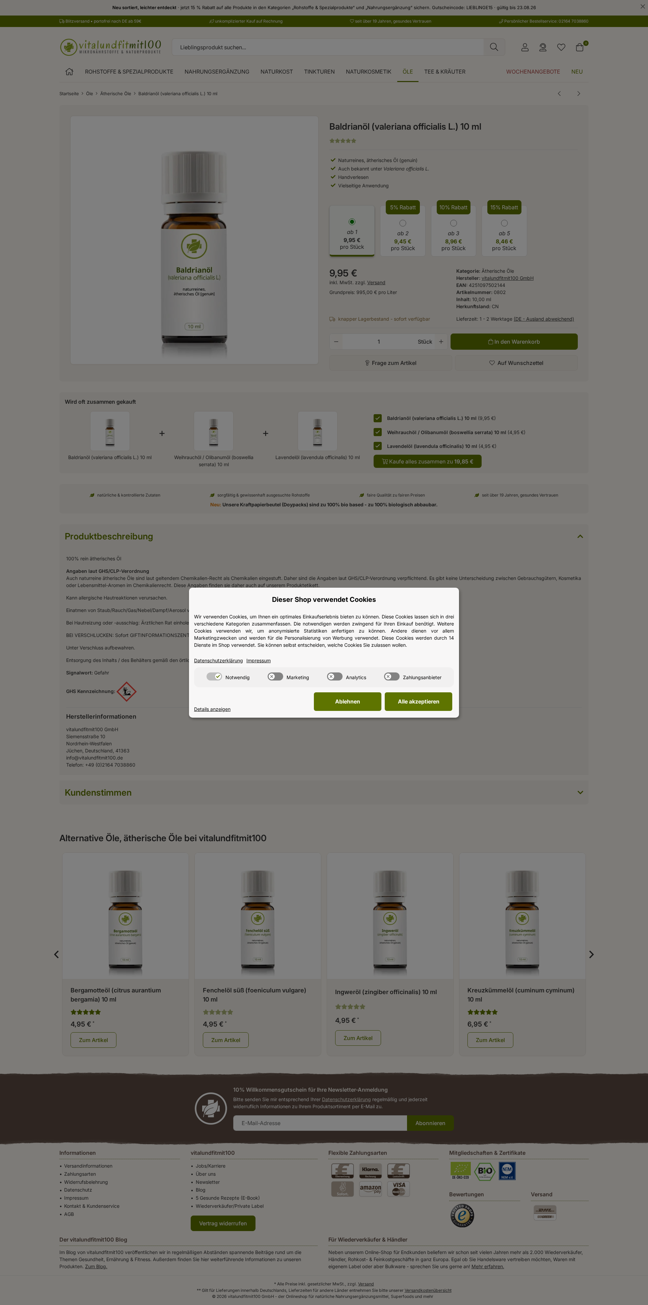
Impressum (258, 660)
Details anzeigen (212, 709)
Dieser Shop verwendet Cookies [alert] (324, 599)
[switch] (214, 676)
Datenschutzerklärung (218, 660)
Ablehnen (347, 701)
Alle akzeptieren (418, 701)
